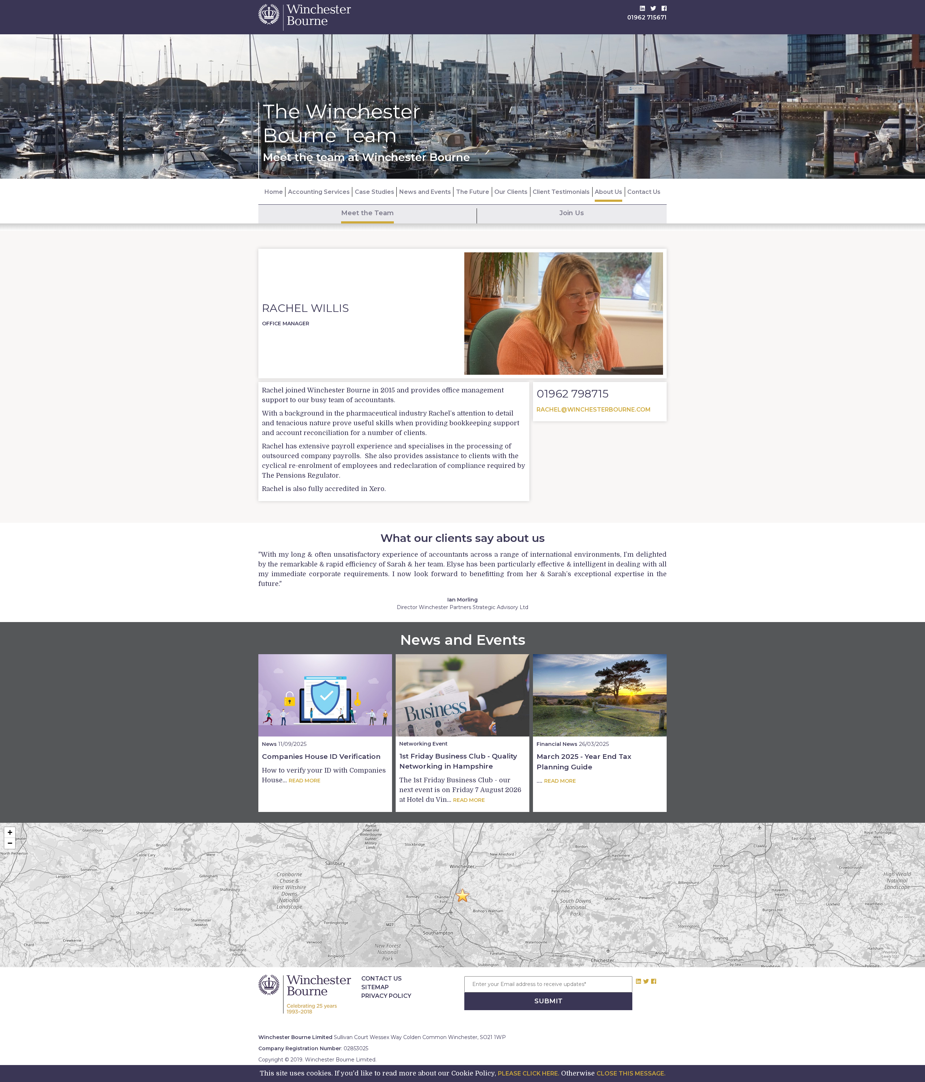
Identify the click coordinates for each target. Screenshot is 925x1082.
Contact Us (644, 191)
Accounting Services (319, 191)
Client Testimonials (561, 191)
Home (273, 191)
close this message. (631, 1073)
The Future (472, 191)
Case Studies (374, 191)
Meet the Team (367, 213)
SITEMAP (375, 987)
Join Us (571, 213)
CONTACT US (381, 978)
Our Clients (511, 191)
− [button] (10, 843)
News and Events (425, 191)
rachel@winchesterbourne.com (594, 409)
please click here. (528, 1073)
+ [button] (10, 832)
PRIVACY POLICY (386, 995)
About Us (608, 191)
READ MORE (304, 780)
